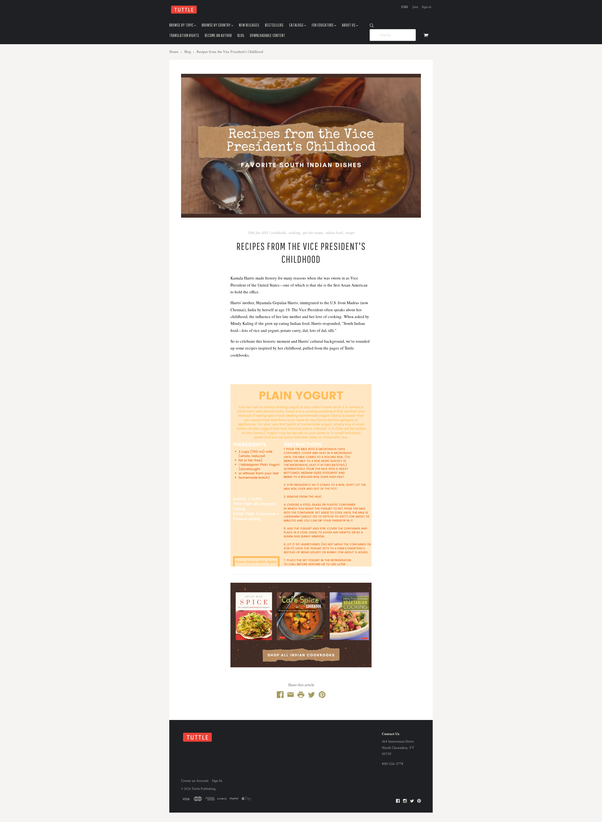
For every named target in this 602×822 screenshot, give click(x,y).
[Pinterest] (419, 801)
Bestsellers (274, 25)
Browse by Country (216, 25)
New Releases (249, 25)
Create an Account (195, 780)
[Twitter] (412, 801)
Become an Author (218, 35)
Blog (241, 35)
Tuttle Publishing (203, 789)
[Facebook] (398, 801)
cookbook (278, 232)
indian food (334, 232)
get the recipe (313, 232)
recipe (349, 232)
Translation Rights (184, 35)
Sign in (426, 7)
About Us (349, 25)
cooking (294, 232)
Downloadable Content (267, 35)
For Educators (323, 25)
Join (415, 7)
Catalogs (296, 25)
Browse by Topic (181, 25)
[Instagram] (405, 801)
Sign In (217, 780)
